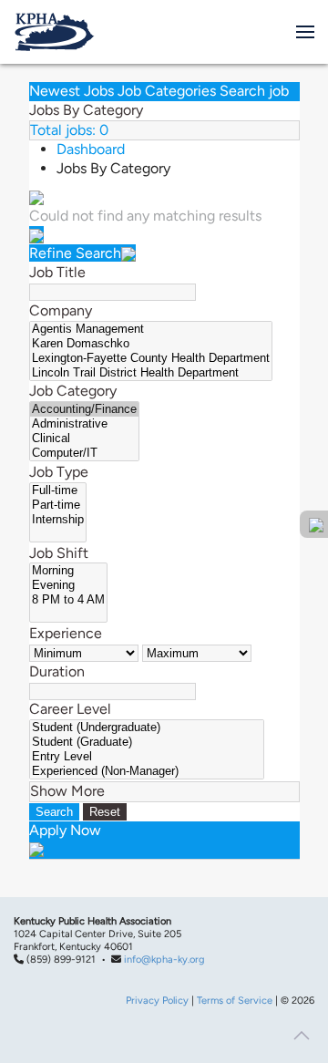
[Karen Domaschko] (151, 343)
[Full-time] (58, 490)
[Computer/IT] (84, 453)
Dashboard (90, 149)
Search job (254, 90)
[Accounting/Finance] (84, 409)
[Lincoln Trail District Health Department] (151, 373)
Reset (104, 812)
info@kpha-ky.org (164, 959)
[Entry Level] (146, 756)
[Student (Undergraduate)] (146, 727)
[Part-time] (58, 505)
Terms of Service (234, 1000)
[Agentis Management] (151, 329)
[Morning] (68, 570)
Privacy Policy (157, 1000)
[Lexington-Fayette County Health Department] (151, 358)
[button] (305, 32)
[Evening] (68, 585)
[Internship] (58, 519)
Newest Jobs (71, 90)
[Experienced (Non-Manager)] (146, 771)
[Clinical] (84, 438)
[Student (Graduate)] (146, 742)
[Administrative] (84, 424)
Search (54, 812)
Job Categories (167, 90)
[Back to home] (55, 32)
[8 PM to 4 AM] (68, 600)
